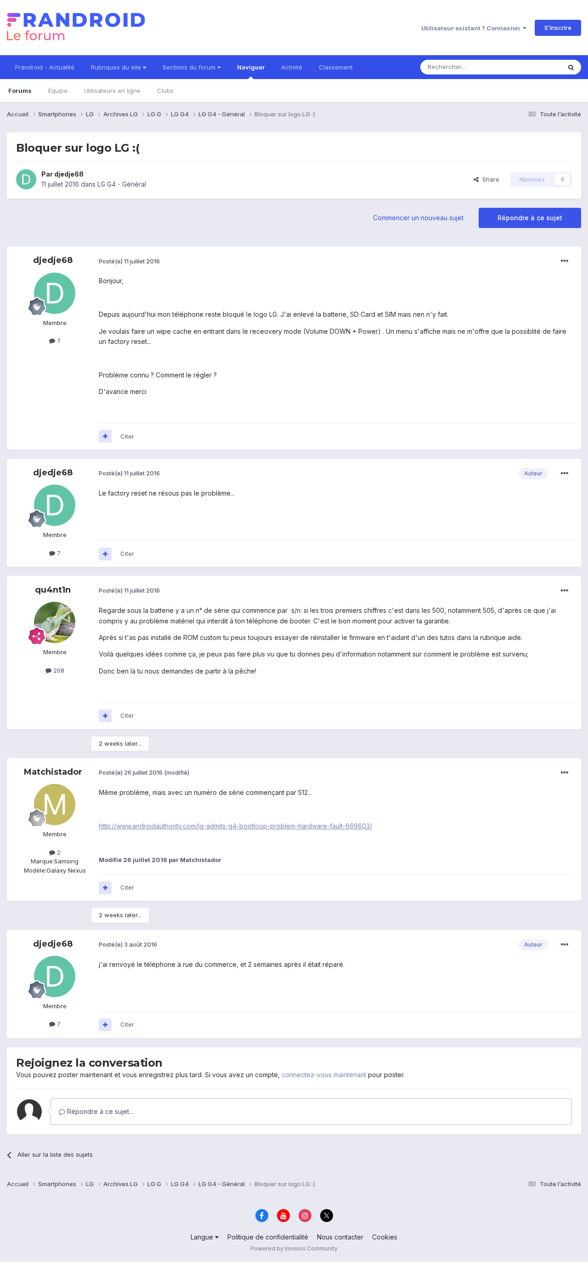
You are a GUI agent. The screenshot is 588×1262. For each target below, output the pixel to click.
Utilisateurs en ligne (112, 90)
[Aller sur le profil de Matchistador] (54, 804)
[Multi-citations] (105, 436)
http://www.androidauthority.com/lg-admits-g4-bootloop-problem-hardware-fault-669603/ (235, 826)
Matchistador (53, 772)
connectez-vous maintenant (324, 1075)
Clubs (165, 90)
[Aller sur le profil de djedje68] (26, 179)
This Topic (534, 66)
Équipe (58, 90)
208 (57, 670)
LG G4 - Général (121, 184)
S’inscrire (557, 27)
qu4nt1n (53, 590)
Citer (127, 436)
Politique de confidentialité (267, 1237)
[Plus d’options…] (564, 261)
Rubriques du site (117, 67)
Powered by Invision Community (294, 1248)
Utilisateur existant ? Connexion (472, 28)
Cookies (384, 1237)
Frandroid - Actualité (44, 67)
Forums (20, 90)
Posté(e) (129, 261)
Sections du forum (190, 67)
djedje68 (69, 174)
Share (489, 179)
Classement (336, 67)
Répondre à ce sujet (530, 218)
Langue (203, 1237)
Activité (291, 67)
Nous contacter (340, 1237)
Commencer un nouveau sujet (418, 218)
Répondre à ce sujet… (99, 1111)
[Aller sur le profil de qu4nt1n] (54, 622)
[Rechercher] (571, 67)
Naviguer (251, 67)
